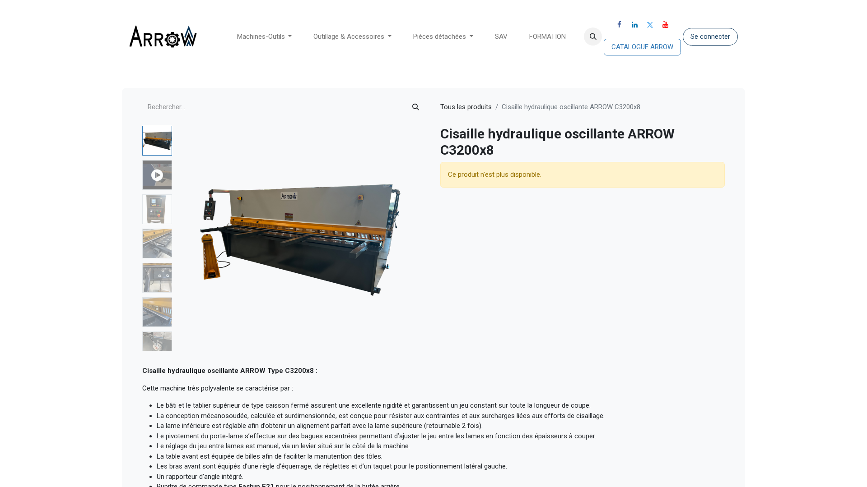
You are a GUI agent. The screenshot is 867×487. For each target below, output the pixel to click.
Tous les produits (466, 107)
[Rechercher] (416, 107)
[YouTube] (665, 25)
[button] (593, 37)
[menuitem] (264, 37)
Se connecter (710, 36)
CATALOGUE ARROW (642, 47)
